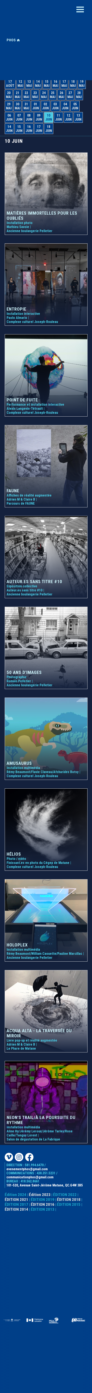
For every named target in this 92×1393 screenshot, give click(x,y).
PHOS (12, 40)
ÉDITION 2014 (16, 1209)
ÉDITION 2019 (42, 1199)
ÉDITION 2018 (68, 1199)
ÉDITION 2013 (42, 1209)
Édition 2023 (39, 1194)
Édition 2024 (15, 1194)
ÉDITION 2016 (42, 1204)
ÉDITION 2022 (65, 1194)
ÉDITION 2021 (16, 1199)
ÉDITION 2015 (68, 1204)
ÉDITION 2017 (16, 1204)
